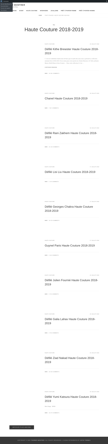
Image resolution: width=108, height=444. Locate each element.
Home (40, 15)
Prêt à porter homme (87, 10)
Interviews (44, 10)
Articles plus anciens (22, 427)
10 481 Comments (54, 73)
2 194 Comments (54, 255)
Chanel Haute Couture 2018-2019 (66, 98)
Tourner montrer (14, 5)
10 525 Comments (54, 371)
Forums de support (5, 8)
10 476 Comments (54, 220)
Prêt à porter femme (68, 10)
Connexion (6, 1)
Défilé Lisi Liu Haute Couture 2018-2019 (70, 172)
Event (21, 10)
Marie (46, 73)
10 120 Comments (54, 146)
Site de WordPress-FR (6, 4)
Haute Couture (31, 10)
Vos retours (4, 10)
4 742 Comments (54, 294)
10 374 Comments (54, 412)
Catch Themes (85, 440)
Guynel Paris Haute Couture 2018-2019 (70, 245)
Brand (14, 10)
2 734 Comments (54, 181)
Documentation (4, 6)
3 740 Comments (54, 332)
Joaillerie (54, 10)
